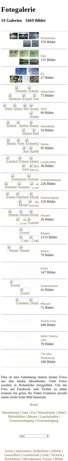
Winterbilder (48, 91)
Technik (56, 455)
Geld (45, 455)
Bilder (59, 459)
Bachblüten (13, 459)
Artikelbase (41, 451)
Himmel (45, 215)
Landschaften (48, 162)
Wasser (45, 251)
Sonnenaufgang (50, 197)
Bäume (45, 144)
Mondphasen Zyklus (37, 459)
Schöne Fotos (48, 321)
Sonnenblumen (49, 286)
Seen (43, 56)
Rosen (44, 268)
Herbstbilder (48, 126)
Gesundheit (12, 455)
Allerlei (56, 451)
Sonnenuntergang (51, 180)
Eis (42, 73)
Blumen (45, 233)
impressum (23, 451)
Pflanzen (46, 303)
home (9, 451)
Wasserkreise (48, 38)
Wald (44, 109)
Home (34, 404)
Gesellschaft (31, 455)
